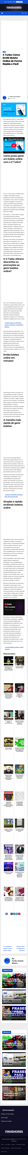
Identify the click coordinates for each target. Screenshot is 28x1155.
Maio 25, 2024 (8, 1047)
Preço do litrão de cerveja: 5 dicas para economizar (12, 981)
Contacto (13, 1144)
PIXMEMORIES (13, 7)
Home (2, 1144)
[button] (22, 13)
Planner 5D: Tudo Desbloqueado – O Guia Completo (14, 997)
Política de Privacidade (7, 1114)
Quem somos (4, 1151)
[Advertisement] (14, 34)
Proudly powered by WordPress (9, 1139)
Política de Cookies (6, 1121)
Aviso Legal (4, 1117)
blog (4, 51)
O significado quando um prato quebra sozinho (7, 948)
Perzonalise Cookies (20, 1144)
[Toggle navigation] (25, 13)
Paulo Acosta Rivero (15, 96)
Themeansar (14, 1140)
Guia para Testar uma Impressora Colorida (20, 948)
